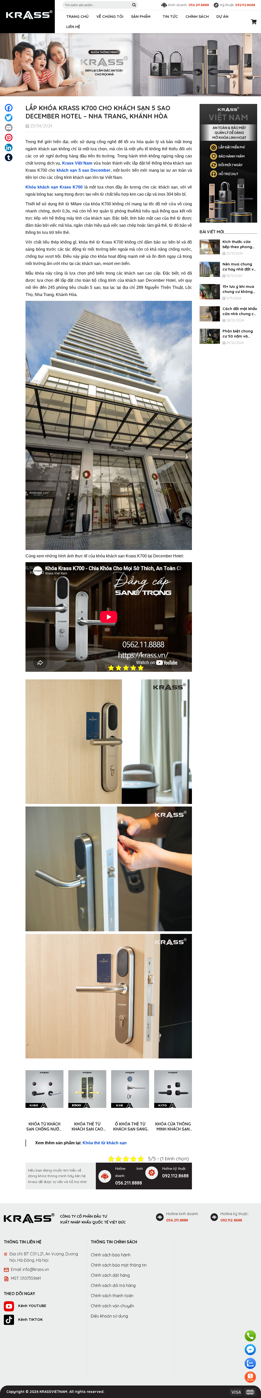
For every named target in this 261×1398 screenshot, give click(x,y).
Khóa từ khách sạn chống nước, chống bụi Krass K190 (44, 1126)
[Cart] (254, 22)
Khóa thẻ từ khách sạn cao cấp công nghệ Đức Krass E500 (87, 1126)
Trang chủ (77, 16)
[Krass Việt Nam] (29, 15)
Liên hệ (73, 26)
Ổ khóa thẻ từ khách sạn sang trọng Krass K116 (130, 1126)
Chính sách (197, 16)
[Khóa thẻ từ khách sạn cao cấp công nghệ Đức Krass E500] (87, 1089)
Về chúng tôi (109, 16)
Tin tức (170, 16)
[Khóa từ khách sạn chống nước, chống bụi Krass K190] (44, 1089)
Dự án (222, 16)
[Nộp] (134, 5)
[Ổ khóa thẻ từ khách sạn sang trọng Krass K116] (130, 1089)
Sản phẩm (140, 16)
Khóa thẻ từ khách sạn (105, 1143)
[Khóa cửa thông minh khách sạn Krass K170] (173, 1089)
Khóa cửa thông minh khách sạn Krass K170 (173, 1126)
